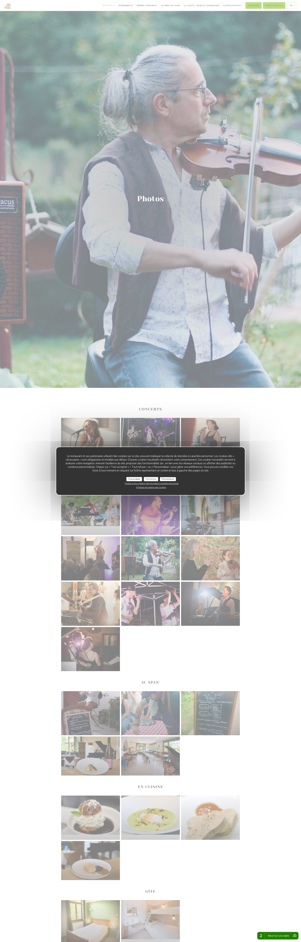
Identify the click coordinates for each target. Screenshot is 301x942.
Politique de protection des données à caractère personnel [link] (151, 483)
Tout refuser (150, 479)
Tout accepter (134, 479)
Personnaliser (167, 479)
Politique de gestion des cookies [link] (151, 487)
